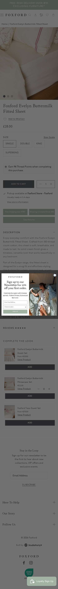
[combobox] (14, 307)
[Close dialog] (55, 275)
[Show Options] (26, 307)
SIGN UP (15, 311)
